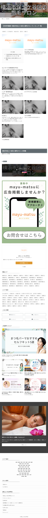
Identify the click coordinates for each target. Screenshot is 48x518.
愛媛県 (25, 473)
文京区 (4, 299)
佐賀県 (28, 474)
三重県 (29, 468)
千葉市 (38, 295)
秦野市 (37, 285)
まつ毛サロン (5, 486)
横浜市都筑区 (20, 279)
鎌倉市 (31, 275)
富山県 (23, 463)
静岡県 (21, 468)
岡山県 (21, 471)
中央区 (17, 295)
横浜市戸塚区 (42, 281)
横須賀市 (26, 279)
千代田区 (32, 295)
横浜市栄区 (39, 277)
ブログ (4, 295)
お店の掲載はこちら (24, 263)
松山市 (20, 299)
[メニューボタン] (47, 1)
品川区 (15, 297)
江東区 (37, 299)
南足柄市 (31, 285)
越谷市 (14, 305)
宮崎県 (23, 474)
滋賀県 (26, 468)
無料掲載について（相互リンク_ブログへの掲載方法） (13, 502)
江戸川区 (31, 299)
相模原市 (16, 275)
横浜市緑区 (20, 281)
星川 (21, 31)
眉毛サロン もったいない (7, 303)
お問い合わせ (5, 507)
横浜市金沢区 (13, 283)
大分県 (30, 474)
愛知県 (19, 468)
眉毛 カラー (21, 301)
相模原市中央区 (19, 285)
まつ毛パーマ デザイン (27, 293)
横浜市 (4, 275)
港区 (4, 301)
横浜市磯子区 (21, 283)
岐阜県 (36, 297)
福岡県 (18, 474)
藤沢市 (21, 275)
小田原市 (37, 275)
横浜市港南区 (34, 281)
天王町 (4, 31)
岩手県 (24, 462)
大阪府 (31, 297)
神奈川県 (4, 11)
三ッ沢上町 (10, 31)
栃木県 (21, 465)
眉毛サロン (5, 484)
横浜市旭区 (27, 281)
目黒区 (9, 301)
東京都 (15, 299)
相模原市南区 (11, 277)
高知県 (28, 473)
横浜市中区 (5, 285)
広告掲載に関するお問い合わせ (8, 505)
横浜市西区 (11, 285)
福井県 (37, 303)
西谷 (26, 31)
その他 (12, 293)
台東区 (4, 297)
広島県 (19, 471)
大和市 (26, 275)
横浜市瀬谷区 (32, 277)
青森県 (19, 462)
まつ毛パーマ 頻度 (37, 293)
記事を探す (5, 500)
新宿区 (9, 299)
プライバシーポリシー (7, 498)
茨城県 (19, 465)
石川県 (25, 463)
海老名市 (4, 277)
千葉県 (43, 295)
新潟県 (20, 463)
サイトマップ (5, 512)
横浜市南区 (37, 283)
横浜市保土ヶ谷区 (29, 283)
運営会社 (4, 510)
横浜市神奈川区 (24, 277)
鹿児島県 (23, 476)
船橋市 (9, 305)
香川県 (20, 473)
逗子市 (26, 285)
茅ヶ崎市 (32, 279)
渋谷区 (42, 299)
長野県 (25, 305)
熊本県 (20, 474)
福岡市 (42, 303)
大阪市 (26, 297)
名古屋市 (10, 297)
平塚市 (18, 277)
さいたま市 (5, 293)
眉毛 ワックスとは (19, 303)
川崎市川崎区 (13, 281)
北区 (27, 295)
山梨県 (26, 465)
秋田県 (21, 462)
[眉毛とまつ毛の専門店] (24, 1)
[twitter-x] (23, 266)
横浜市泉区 (5, 279)
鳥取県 (29, 471)
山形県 (29, 462)
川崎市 (10, 275)
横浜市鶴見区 (39, 279)
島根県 (26, 471)
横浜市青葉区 (12, 279)
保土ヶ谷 (16, 31)
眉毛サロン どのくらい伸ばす (31, 301)
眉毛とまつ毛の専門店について (8, 495)
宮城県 (26, 462)
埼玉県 (20, 297)
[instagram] (24, 266)
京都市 (22, 295)
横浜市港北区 (5, 283)
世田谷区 (10, 295)
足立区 (20, 305)
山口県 (24, 471)
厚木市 (42, 275)
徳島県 (23, 473)
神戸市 (32, 303)
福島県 (4, 305)
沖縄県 (25, 476)
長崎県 (25, 474)
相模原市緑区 (5, 281)
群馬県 (24, 465)
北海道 (16, 462)
